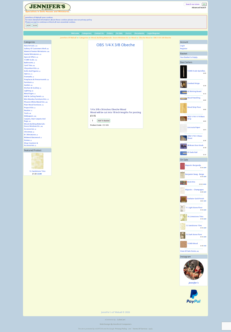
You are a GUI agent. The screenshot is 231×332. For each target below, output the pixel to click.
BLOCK (35, 25)
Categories (86, 33)
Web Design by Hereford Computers (115, 324)
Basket (128, 33)
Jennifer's (194, 282)
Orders (110, 33)
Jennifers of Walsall (68, 38)
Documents (139, 33)
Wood (133, 38)
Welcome (75, 33)
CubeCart (121, 319)
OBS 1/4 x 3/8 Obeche (162, 38)
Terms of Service (139, 328)
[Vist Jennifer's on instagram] (194, 270)
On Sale (119, 33)
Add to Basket (103, 121)
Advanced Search (199, 7)
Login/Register (153, 33)
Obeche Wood (145, 38)
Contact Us (99, 33)
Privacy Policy (121, 328)
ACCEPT (29, 25)
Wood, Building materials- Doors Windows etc (110, 38)
